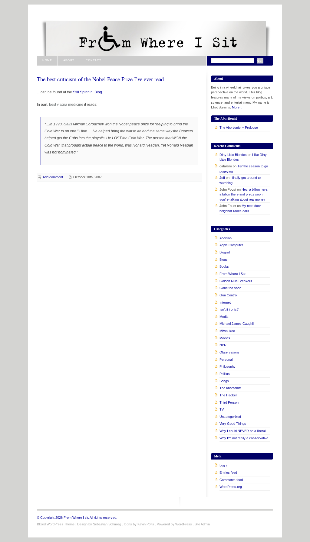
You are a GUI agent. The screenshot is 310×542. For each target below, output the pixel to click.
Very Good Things (232, 423)
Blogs (223, 259)
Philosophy (227, 366)
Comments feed (231, 480)
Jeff (222, 177)
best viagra (58, 104)
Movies (224, 338)
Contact (93, 60)
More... (237, 107)
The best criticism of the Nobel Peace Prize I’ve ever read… (103, 79)
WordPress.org (230, 487)
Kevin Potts (145, 524)
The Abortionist (230, 388)
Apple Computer (231, 245)
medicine (75, 104)
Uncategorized (230, 416)
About (68, 60)
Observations (229, 352)
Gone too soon (230, 288)
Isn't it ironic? (229, 309)
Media (223, 316)
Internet (225, 302)
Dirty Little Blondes (233, 154)
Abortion (225, 238)
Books (224, 266)
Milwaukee (227, 331)
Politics (224, 374)
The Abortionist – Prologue (238, 127)
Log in (223, 465)
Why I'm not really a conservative (243, 438)
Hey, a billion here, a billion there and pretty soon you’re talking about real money (243, 194)
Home (47, 60)
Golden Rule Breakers (235, 281)
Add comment (53, 177)
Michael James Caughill (236, 323)
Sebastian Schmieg (107, 524)
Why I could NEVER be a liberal (242, 431)
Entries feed (228, 472)
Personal (225, 359)
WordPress (183, 524)
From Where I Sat (232, 274)
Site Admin (202, 524)
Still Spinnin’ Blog (87, 92)
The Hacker (228, 395)
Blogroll (224, 252)
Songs (224, 381)
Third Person (229, 402)
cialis (68, 124)
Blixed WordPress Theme (55, 524)
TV (221, 409)
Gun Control (228, 295)
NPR (222, 345)
